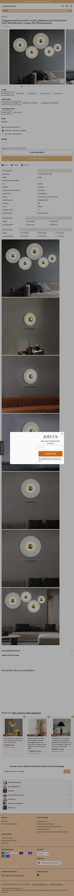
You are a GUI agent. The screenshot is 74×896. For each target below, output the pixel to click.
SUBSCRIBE (50, 454)
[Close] (62, 434)
